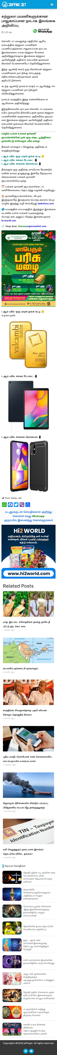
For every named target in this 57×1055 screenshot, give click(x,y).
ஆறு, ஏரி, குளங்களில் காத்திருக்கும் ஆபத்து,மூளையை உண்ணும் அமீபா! (38, 978)
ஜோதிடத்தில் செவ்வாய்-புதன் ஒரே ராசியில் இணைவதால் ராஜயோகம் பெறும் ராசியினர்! (39, 995)
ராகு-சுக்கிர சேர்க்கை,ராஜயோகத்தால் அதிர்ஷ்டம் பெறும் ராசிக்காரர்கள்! (36, 894)
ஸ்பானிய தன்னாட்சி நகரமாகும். (20, 669)
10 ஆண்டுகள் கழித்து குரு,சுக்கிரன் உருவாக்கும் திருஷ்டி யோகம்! (36, 1012)
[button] (51, 4)
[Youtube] (31, 1051)
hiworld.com (8, 221)
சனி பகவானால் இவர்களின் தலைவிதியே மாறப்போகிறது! (39, 961)
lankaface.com (46, 204)
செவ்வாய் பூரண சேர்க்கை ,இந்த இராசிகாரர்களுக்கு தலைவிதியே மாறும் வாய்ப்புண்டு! (37, 911)
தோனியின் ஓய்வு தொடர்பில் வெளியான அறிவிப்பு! (38, 928)
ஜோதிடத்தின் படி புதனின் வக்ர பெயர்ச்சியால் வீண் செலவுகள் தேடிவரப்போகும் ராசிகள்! (39, 877)
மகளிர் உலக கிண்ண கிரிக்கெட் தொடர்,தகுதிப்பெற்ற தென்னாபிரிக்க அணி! (35, 1029)
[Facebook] (25, 1051)
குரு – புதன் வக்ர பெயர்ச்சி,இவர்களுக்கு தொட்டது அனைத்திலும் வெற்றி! (36, 944)
